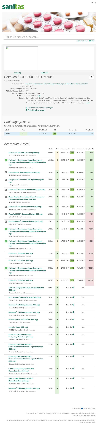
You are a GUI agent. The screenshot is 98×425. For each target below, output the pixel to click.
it (95, 2)
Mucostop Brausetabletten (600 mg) (23, 320)
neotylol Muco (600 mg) (18, 327)
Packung (17, 73)
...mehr (87, 103)
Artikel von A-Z (81, 41)
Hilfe (92, 41)
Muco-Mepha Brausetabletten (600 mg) (24, 172)
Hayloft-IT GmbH (89, 415)
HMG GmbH (66, 413)
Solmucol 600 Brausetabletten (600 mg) (24, 207)
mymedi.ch (74, 413)
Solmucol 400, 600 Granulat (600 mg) (23, 153)
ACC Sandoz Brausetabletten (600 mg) (24, 297)
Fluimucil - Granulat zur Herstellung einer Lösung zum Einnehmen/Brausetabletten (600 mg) (27, 162)
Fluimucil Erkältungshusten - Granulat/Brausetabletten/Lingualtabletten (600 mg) (25, 346)
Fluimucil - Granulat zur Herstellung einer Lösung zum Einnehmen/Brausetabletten (57, 84)
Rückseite (44, 73)
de (92, 2)
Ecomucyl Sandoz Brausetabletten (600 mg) (26, 189)
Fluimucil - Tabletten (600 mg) (20, 253)
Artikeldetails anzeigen (36, 110)
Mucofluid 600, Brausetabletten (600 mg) (25, 214)
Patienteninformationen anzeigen (40, 108)
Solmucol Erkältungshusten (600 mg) (24, 305)
